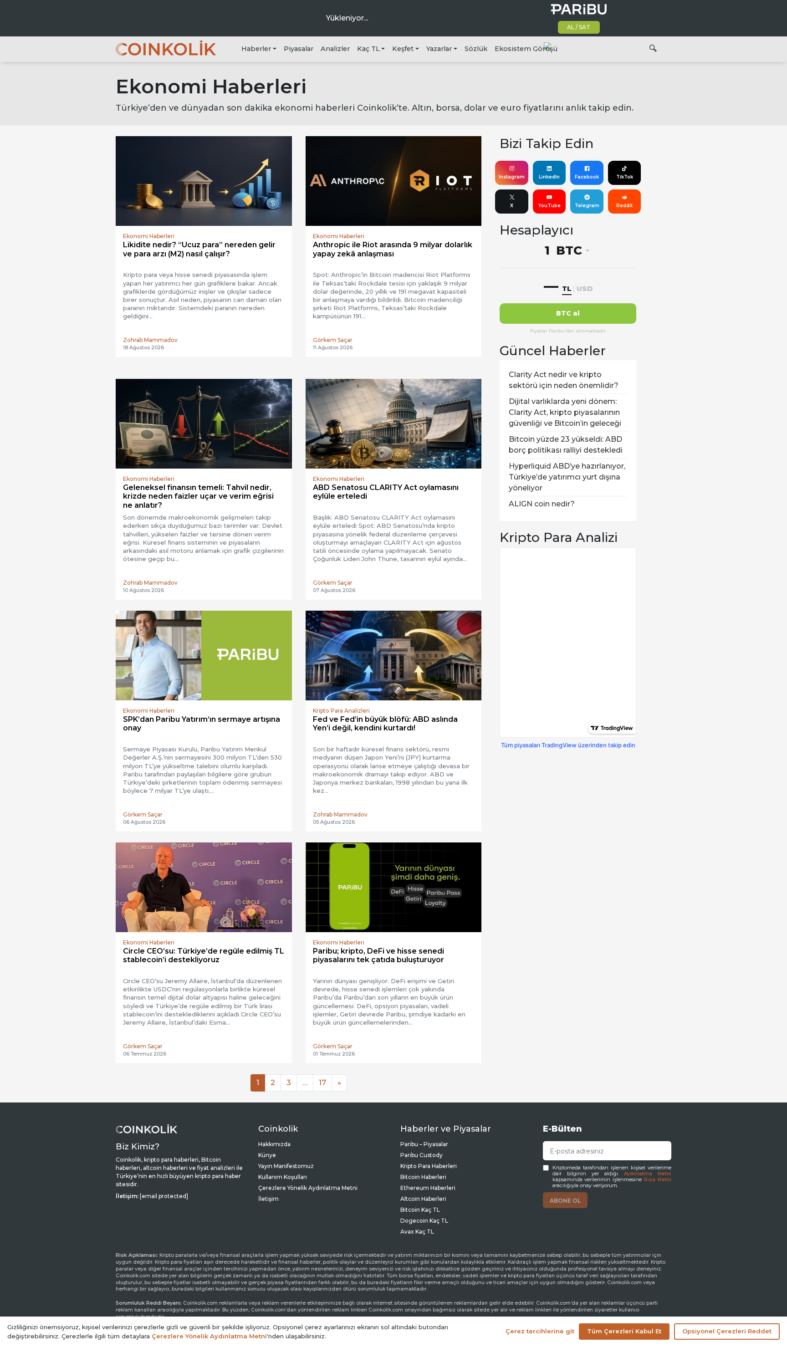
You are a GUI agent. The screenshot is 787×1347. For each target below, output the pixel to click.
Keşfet (403, 49)
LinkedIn (549, 177)
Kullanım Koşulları (282, 1177)
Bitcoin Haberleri (423, 1177)
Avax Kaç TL (417, 1231)
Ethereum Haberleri (427, 1187)
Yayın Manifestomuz (286, 1166)
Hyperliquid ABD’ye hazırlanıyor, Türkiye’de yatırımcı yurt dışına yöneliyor (567, 477)
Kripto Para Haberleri (428, 1166)
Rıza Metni (657, 1180)
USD (585, 288)
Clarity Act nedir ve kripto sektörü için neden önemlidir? (563, 380)
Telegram (587, 206)
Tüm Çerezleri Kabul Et (624, 1331)
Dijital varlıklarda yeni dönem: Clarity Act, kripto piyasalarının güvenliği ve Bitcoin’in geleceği (565, 412)
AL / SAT (578, 27)
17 (322, 1082)
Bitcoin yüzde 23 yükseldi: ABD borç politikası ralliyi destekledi (566, 444)
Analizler (335, 49)
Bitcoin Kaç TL (420, 1209)
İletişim (268, 1198)
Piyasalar (298, 49)
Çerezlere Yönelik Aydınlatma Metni (308, 1187)
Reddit (624, 206)
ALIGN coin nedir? (542, 504)
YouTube (549, 206)
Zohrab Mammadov (150, 340)
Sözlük (476, 49)
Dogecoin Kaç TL (424, 1220)
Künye (267, 1155)
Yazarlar (439, 49)
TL (567, 288)
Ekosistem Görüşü (526, 49)
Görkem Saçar (333, 340)
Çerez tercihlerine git (540, 1331)
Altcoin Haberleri (423, 1198)
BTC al (568, 313)
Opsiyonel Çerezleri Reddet (727, 1331)
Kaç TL (368, 49)
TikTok (624, 177)
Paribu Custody (421, 1155)
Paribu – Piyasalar (424, 1144)
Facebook (587, 177)
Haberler (256, 49)
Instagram (512, 177)
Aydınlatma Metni (647, 1174)
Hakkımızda (274, 1144)
